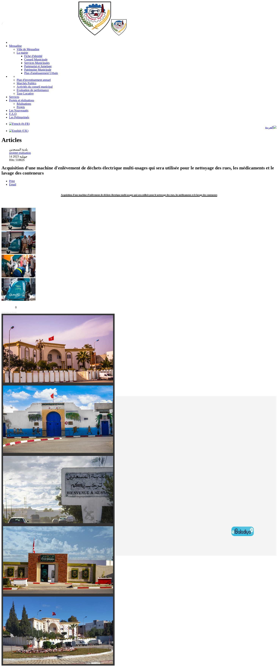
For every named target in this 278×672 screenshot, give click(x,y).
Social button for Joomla (9, 312)
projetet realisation (20, 152)
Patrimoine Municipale (37, 69)
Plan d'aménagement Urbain (41, 73)
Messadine (15, 45)
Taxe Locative (25, 93)
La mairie (22, 52)
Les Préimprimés (19, 117)
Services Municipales (37, 62)
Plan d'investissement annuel (34, 79)
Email (12, 184)
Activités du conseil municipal (35, 86)
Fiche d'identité (33, 56)
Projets (21, 107)
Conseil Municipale (35, 59)
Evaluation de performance (33, 90)
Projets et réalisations (21, 100)
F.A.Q (13, 114)
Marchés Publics (26, 83)
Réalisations (24, 103)
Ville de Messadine (28, 49)
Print (12, 181)
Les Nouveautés (18, 110)
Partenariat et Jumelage (38, 66)
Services (14, 97)
